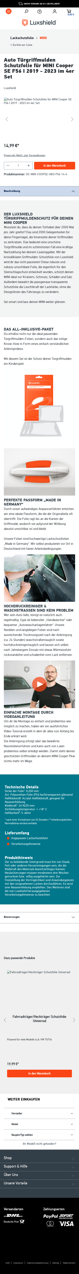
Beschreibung (12, 191)
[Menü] (9, 11)
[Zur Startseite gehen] (39, 22)
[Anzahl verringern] (8, 165)
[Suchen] (26, 11)
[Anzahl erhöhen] (29, 165)
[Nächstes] (72, 119)
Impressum (18, 1263)
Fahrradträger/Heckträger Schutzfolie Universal (39, 1019)
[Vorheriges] (7, 119)
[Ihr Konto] (54, 11)
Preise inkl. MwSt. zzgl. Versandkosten (24, 155)
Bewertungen (12, 917)
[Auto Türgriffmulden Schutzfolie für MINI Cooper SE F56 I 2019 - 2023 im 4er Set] (39, 119)
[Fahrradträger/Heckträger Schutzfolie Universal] (39, 987)
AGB (8, 1263)
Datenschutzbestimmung (38, 1263)
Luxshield (10, 88)
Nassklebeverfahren (17, 746)
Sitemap (55, 1263)
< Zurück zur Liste (21, 45)
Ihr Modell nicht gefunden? (39, 1144)
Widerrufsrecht (69, 1263)
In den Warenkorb (55, 166)
